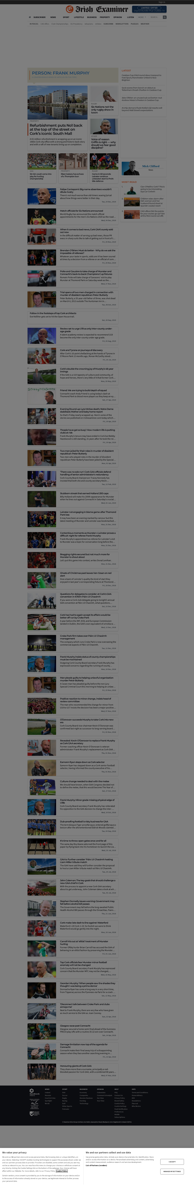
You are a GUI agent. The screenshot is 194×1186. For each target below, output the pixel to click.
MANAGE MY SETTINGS (172, 1171)
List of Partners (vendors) (96, 1165)
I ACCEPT (172, 1161)
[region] (97, 1167)
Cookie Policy (61, 1171)
